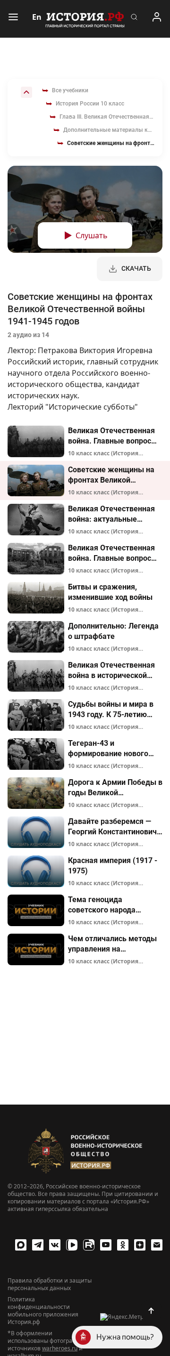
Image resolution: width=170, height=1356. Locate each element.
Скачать (136, 268)
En (37, 17)
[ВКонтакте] (54, 1245)
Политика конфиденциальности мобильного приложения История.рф (43, 1311)
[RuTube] (88, 1245)
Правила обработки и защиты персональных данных (50, 1284)
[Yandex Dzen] (139, 1245)
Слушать (92, 235)
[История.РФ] (85, 19)
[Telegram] (37, 1245)
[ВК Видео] (71, 1245)
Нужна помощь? (125, 1336)
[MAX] (20, 1245)
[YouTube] (105, 1245)
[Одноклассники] (122, 1245)
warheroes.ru (59, 1348)
